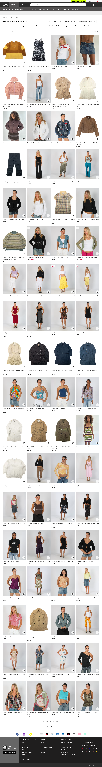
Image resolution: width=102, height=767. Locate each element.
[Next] (98, 21)
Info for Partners (64, 752)
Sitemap (23, 754)
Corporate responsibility (46, 747)
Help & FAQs (91, 1)
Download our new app (78, 1)
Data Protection (25, 757)
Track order (24, 745)
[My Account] (89, 4)
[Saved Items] (93, 4)
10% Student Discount (27, 752)
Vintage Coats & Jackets (69, 21)
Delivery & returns (26, 747)
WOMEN (14, 4)
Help (23, 742)
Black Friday (63, 749)
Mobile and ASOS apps (66, 742)
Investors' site (44, 749)
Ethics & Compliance (26, 759)
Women (10, 17)
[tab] (5, 9)
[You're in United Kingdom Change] (97, 1)
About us (43, 742)
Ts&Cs (91, 765)
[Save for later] (24, 62)
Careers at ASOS (45, 745)
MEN (23, 4)
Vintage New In (56, 21)
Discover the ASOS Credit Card (68, 754)
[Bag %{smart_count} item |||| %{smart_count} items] (97, 4)
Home (4, 17)
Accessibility (96, 765)
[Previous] (50, 21)
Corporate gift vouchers (66, 747)
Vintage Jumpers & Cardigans (86, 21)
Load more (51, 727)
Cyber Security (44, 752)
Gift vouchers (64, 745)
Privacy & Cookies (85, 765)
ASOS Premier (25, 749)
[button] (82, 748)
